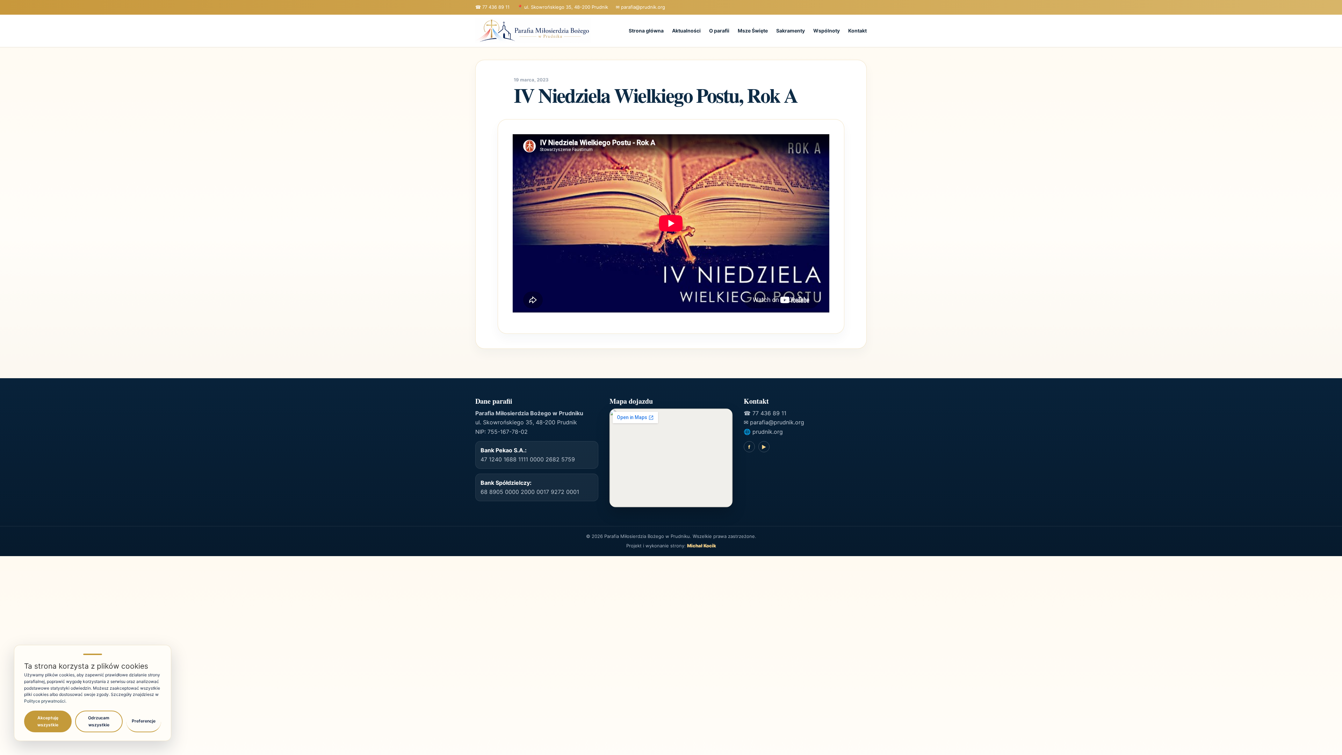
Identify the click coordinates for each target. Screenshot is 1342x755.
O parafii (719, 31)
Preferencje (144, 721)
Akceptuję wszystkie (47, 721)
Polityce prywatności (44, 701)
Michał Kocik (701, 545)
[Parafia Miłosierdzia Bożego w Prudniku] (533, 31)
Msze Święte (753, 31)
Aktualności (686, 31)
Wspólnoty (826, 31)
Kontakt (857, 31)
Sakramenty (790, 31)
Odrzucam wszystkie (98, 721)
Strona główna (646, 31)
